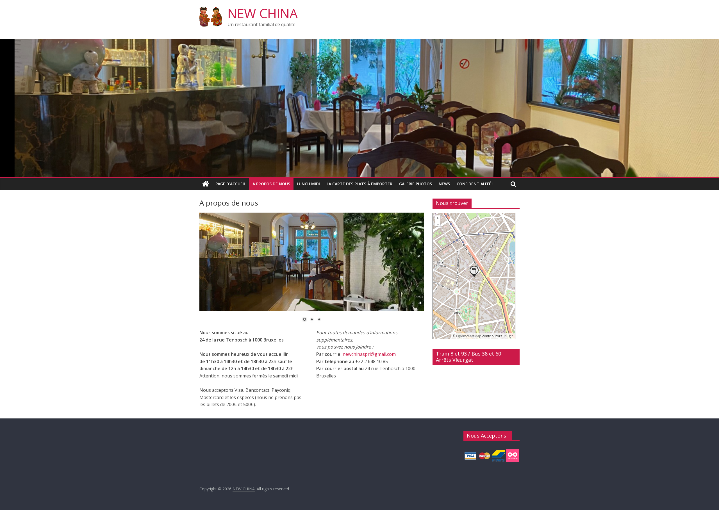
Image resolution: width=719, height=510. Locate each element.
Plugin (508, 336)
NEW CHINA (262, 13)
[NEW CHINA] (359, 42)
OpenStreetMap (468, 336)
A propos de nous (271, 183)
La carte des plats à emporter (359, 183)
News (444, 183)
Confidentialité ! (475, 183)
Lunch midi (308, 183)
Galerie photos (415, 183)
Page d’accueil (230, 183)
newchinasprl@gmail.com (369, 354)
